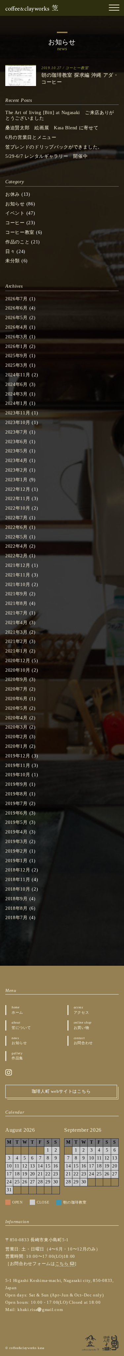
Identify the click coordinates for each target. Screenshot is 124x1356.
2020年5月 (16, 708)
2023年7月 (16, 432)
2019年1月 (16, 860)
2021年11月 (17, 574)
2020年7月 (16, 689)
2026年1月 (16, 346)
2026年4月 (16, 327)
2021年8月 (16, 603)
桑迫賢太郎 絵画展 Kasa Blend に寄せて (52, 127)
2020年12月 (17, 660)
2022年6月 (16, 527)
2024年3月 (16, 394)
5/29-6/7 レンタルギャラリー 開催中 (46, 156)
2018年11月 (17, 879)
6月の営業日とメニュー (31, 137)
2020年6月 (16, 698)
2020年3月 (16, 727)
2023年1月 (16, 479)
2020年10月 (17, 670)
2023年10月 (17, 422)
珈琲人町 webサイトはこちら (61, 1091)
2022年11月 (17, 498)
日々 (10, 251)
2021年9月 (16, 593)
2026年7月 (16, 298)
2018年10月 (17, 889)
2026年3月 (16, 336)
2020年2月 (16, 736)
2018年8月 (16, 908)
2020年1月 (16, 746)
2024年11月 (17, 374)
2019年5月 (16, 822)
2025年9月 (16, 355)
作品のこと (17, 241)
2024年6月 (16, 384)
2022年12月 (17, 489)
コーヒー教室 (76, 68)
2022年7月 (16, 517)
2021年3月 (16, 632)
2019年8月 (16, 793)
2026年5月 (16, 317)
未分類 (12, 260)
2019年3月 (16, 841)
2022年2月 (16, 555)
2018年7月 (16, 917)
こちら (62, 1263)
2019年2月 (16, 851)
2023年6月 (16, 441)
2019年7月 (16, 803)
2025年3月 (16, 365)
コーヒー (15, 222)
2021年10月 (17, 584)
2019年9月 (16, 784)
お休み (12, 194)
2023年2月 (16, 470)
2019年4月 (16, 831)
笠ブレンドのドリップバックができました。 (54, 147)
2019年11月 (17, 765)
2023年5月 (16, 450)
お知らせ (15, 203)
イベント (15, 213)
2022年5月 (16, 536)
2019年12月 (17, 755)
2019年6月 (16, 813)
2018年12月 (17, 870)
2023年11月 (17, 412)
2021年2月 (16, 641)
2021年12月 (17, 565)
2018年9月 (16, 898)
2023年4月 (16, 460)
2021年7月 (16, 613)
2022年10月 (17, 508)
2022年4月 (16, 546)
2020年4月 (16, 717)
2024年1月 (16, 403)
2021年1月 (16, 651)
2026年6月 (16, 308)
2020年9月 (16, 679)
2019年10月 (17, 774)
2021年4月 (16, 622)
